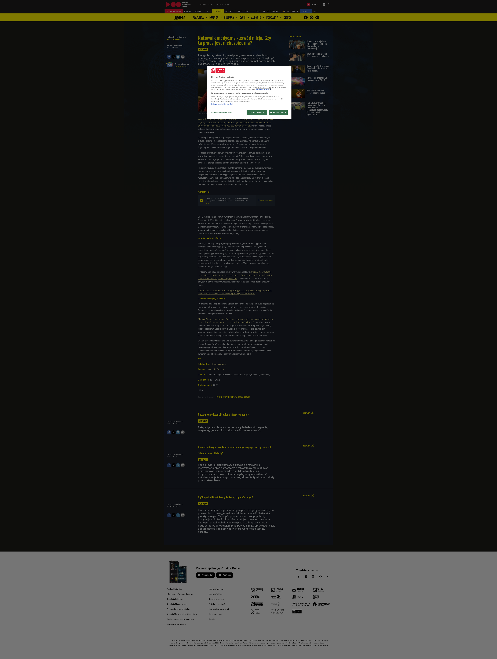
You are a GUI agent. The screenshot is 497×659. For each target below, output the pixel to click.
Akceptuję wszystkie (278, 112)
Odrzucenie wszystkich (257, 112)
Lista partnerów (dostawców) (222, 104)
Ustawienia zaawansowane (221, 112)
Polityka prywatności (263, 89)
